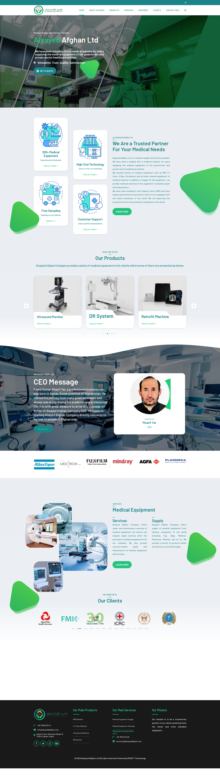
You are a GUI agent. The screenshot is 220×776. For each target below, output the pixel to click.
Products (114, 10)
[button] (26, 306)
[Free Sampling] (51, 191)
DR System (49, 316)
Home (81, 10)
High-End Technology (90, 164)
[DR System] (58, 295)
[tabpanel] (48, 618)
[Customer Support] (90, 199)
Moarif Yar (149, 422)
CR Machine (151, 316)
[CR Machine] (162, 295)
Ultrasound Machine (81, 733)
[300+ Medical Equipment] (51, 132)
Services (128, 10)
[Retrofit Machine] (110, 295)
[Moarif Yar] (149, 394)
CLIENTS (157, 10)
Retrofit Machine (102, 316)
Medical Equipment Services (124, 726)
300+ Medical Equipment (50, 154)
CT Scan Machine (80, 726)
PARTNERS (143, 10)
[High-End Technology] (90, 144)
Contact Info (172, 10)
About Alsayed (96, 10)
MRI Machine (78, 719)
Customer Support (90, 219)
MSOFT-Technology (137, 758)
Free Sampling (50, 210)
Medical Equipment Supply (123, 719)
